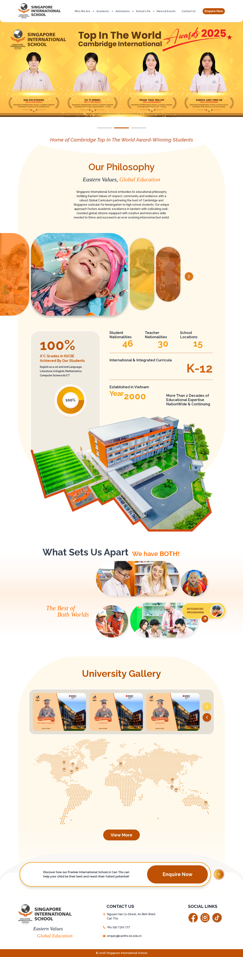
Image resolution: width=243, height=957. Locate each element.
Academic (102, 11)
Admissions (122, 11)
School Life (143, 11)
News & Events (166, 11)
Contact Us (189, 11)
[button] (214, 11)
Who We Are (82, 11)
